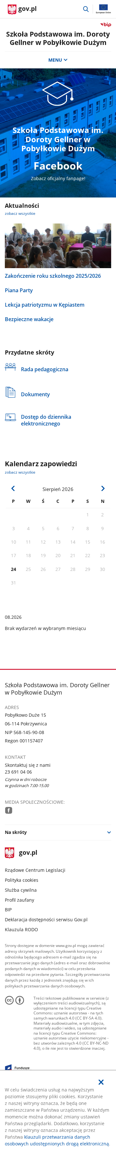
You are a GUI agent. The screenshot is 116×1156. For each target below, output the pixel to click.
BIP (8, 909)
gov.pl (28, 853)
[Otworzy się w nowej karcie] (9, 810)
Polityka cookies (21, 880)
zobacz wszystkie (20, 213)
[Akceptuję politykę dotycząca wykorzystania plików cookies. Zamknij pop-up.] (101, 1082)
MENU (55, 60)
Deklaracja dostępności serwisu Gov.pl (46, 919)
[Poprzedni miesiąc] (13, 488)
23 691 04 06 (18, 772)
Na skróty (16, 832)
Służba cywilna (21, 890)
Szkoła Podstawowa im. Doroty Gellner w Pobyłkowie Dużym (58, 38)
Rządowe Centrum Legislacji (35, 870)
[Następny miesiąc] (102, 488)
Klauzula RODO (21, 929)
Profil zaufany (19, 900)
